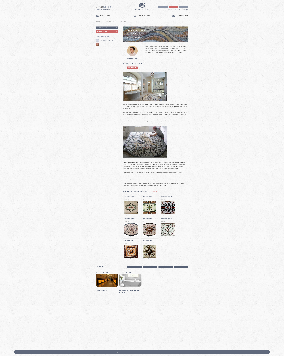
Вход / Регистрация (163, 7)
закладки (177, 9)
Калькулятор (162, 352)
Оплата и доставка (106, 352)
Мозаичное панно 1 (129, 196)
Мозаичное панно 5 (148, 218)
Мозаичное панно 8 (148, 240)
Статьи (129, 352)
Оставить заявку (173, 7)
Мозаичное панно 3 (166, 196)
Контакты (147, 352)
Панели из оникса (101, 290)
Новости (135, 352)
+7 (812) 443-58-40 (132, 64)
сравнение (185, 9)
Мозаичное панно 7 (129, 240)
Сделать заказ (132, 67)
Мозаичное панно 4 (129, 218)
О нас (98, 352)
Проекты (124, 352)
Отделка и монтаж (102, 31)
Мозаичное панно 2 (148, 196)
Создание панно (102, 37)
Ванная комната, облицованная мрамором (129, 291)
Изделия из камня (102, 28)
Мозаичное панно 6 (166, 218)
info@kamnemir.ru (106, 9)
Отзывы (141, 352)
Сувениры (154, 352)
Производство (116, 352)
